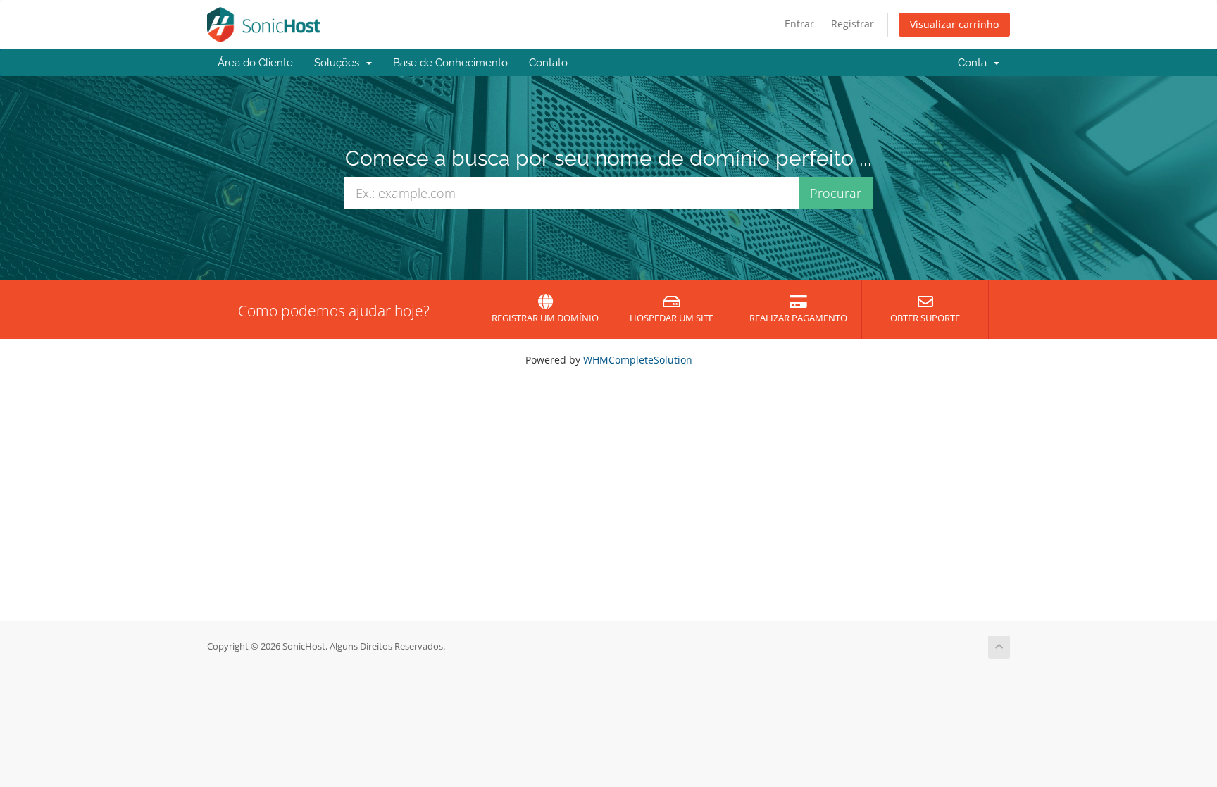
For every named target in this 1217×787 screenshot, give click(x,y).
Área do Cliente (255, 62)
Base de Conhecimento (450, 62)
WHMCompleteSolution (637, 359)
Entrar (799, 23)
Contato (548, 62)
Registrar (852, 23)
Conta (975, 62)
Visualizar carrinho (954, 24)
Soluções (339, 62)
